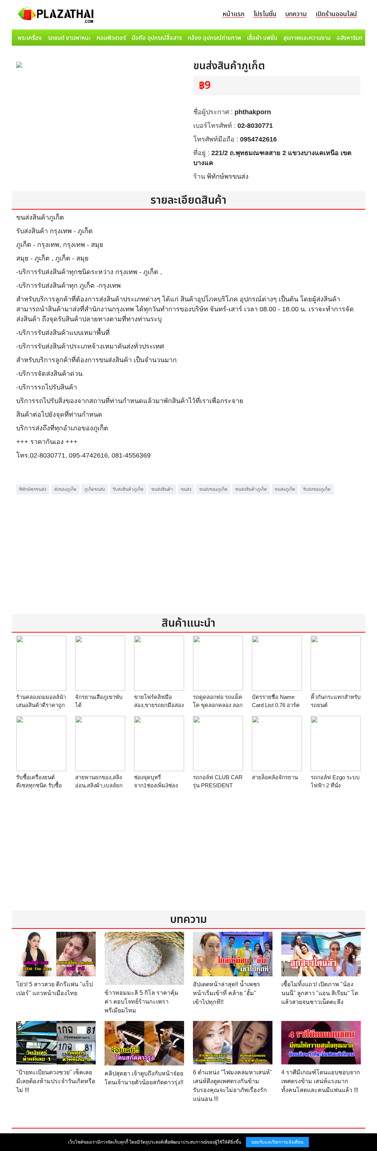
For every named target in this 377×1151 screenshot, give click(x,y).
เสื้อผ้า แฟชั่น (262, 38)
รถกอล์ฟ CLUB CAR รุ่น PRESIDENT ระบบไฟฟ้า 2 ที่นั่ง (218, 785)
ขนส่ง (186, 489)
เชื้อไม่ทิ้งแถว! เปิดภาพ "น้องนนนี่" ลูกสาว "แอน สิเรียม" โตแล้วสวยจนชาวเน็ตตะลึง (319, 993)
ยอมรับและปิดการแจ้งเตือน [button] (277, 1142)
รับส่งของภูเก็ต (317, 489)
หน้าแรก (233, 14)
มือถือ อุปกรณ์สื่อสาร (157, 38)
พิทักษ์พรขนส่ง (228, 176)
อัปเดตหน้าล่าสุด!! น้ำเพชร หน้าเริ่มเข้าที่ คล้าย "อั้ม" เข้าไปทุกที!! (226, 993)
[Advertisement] (188, 547)
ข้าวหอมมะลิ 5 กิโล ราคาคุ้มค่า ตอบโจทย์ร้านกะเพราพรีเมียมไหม (142, 1002)
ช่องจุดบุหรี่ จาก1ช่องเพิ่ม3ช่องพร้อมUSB (156, 785)
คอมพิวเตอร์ (111, 38)
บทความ (296, 14)
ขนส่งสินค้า (162, 489)
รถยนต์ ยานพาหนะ (69, 38)
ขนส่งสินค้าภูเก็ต (251, 489)
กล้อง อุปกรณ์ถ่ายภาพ (214, 38)
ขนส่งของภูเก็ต (213, 489)
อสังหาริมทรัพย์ (355, 38)
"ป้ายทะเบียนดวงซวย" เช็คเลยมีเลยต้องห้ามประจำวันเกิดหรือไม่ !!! (55, 1081)
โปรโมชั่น (264, 14)
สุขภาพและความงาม (307, 38)
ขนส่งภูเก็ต (285, 489)
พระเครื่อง (30, 38)
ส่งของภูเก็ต (65, 489)
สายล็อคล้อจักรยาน (275, 777)
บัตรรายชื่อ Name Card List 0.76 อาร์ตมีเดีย (276, 705)
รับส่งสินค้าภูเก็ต (128, 489)
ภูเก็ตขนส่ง (94, 489)
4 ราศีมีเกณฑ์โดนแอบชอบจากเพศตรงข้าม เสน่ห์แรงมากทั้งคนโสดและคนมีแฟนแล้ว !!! (320, 1081)
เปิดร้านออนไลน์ (336, 14)
